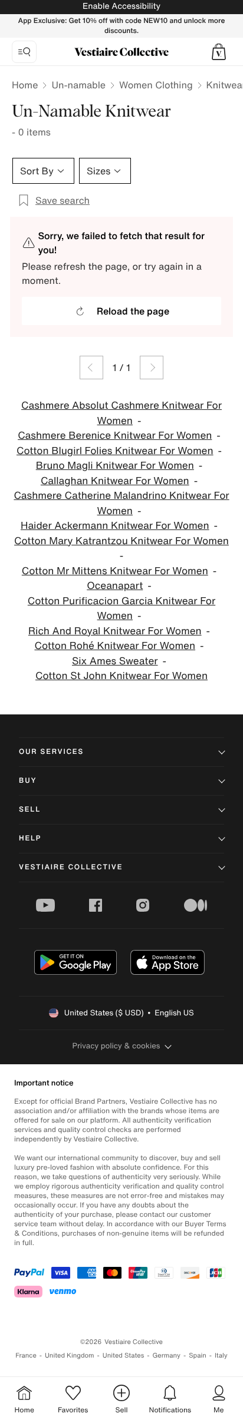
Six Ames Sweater (115, 661)
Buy (28, 781)
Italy (221, 1355)
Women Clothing (156, 85)
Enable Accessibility (121, 6)
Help (30, 838)
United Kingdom (69, 1355)
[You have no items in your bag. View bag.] (219, 52)
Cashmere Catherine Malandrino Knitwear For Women (121, 503)
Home (25, 85)
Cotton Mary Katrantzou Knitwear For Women (121, 541)
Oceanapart (115, 585)
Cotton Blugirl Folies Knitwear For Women (115, 450)
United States (124, 1355)
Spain (197, 1355)
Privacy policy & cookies (116, 1045)
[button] (219, 52)
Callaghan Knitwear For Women (115, 481)
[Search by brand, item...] (24, 52)
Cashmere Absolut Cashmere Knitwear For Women (121, 413)
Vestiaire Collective (71, 867)
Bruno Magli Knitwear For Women (115, 465)
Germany (166, 1355)
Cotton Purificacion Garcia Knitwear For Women (121, 609)
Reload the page (133, 311)
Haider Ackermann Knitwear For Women (115, 525)
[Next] (151, 367)
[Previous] (91, 367)
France (26, 1355)
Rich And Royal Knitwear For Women (115, 631)
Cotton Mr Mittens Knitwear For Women (115, 571)
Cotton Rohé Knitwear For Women (114, 645)
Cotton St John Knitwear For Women (121, 675)
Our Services (51, 752)
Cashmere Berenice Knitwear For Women (115, 435)
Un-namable (78, 85)
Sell (30, 810)
